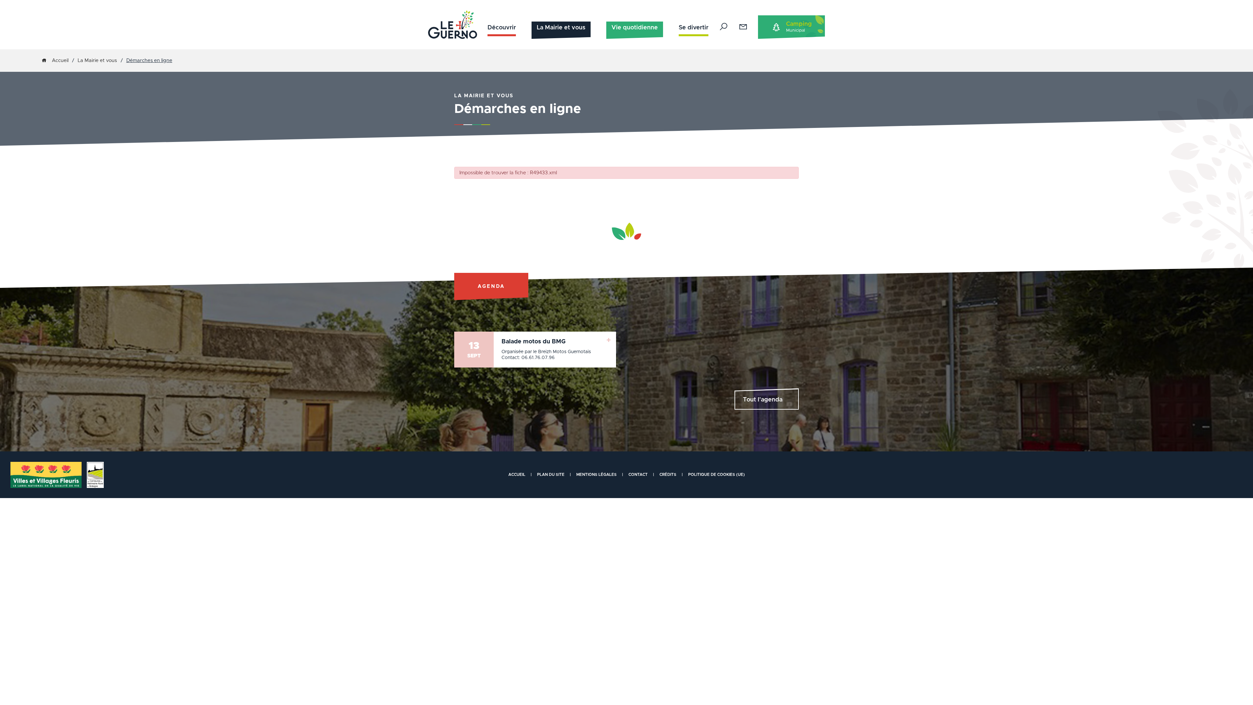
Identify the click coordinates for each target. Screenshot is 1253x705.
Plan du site (551, 475)
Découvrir (501, 28)
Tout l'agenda (762, 400)
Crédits (667, 475)
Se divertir (693, 28)
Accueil (60, 60)
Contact (638, 475)
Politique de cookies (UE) (716, 475)
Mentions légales (596, 475)
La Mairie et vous (561, 28)
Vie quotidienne (634, 28)
